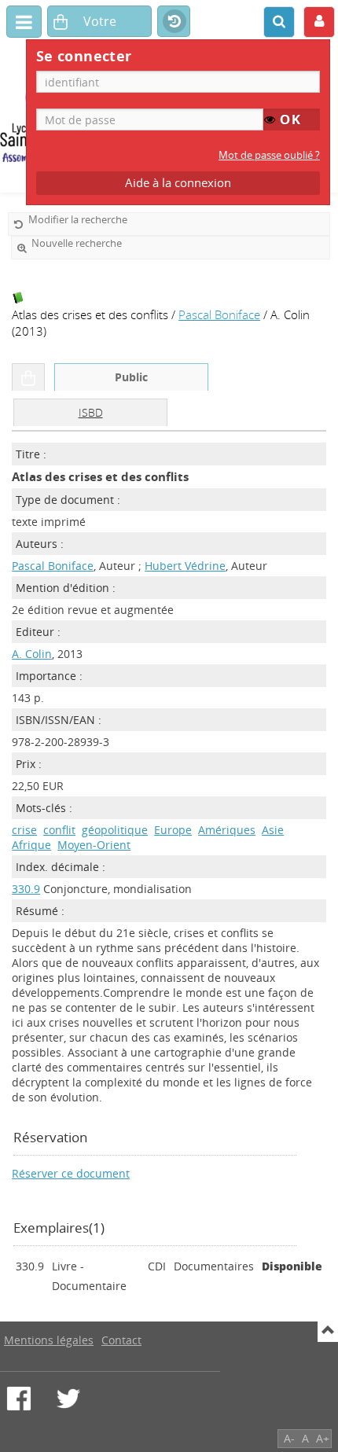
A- (289, 1438)
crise (24, 829)
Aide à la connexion (178, 183)
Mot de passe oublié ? (269, 155)
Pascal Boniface (219, 315)
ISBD (91, 412)
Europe (173, 829)
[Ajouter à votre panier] (28, 377)
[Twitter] (68, 1398)
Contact (121, 1340)
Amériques (226, 829)
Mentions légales (49, 1340)
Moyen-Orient (93, 844)
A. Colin (32, 653)
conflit (59, 829)
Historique (173, 22)
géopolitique (115, 829)
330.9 (26, 888)
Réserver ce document (71, 1173)
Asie (273, 829)
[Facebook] (19, 1398)
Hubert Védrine (185, 565)
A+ (322, 1438)
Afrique (31, 844)
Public (131, 376)
